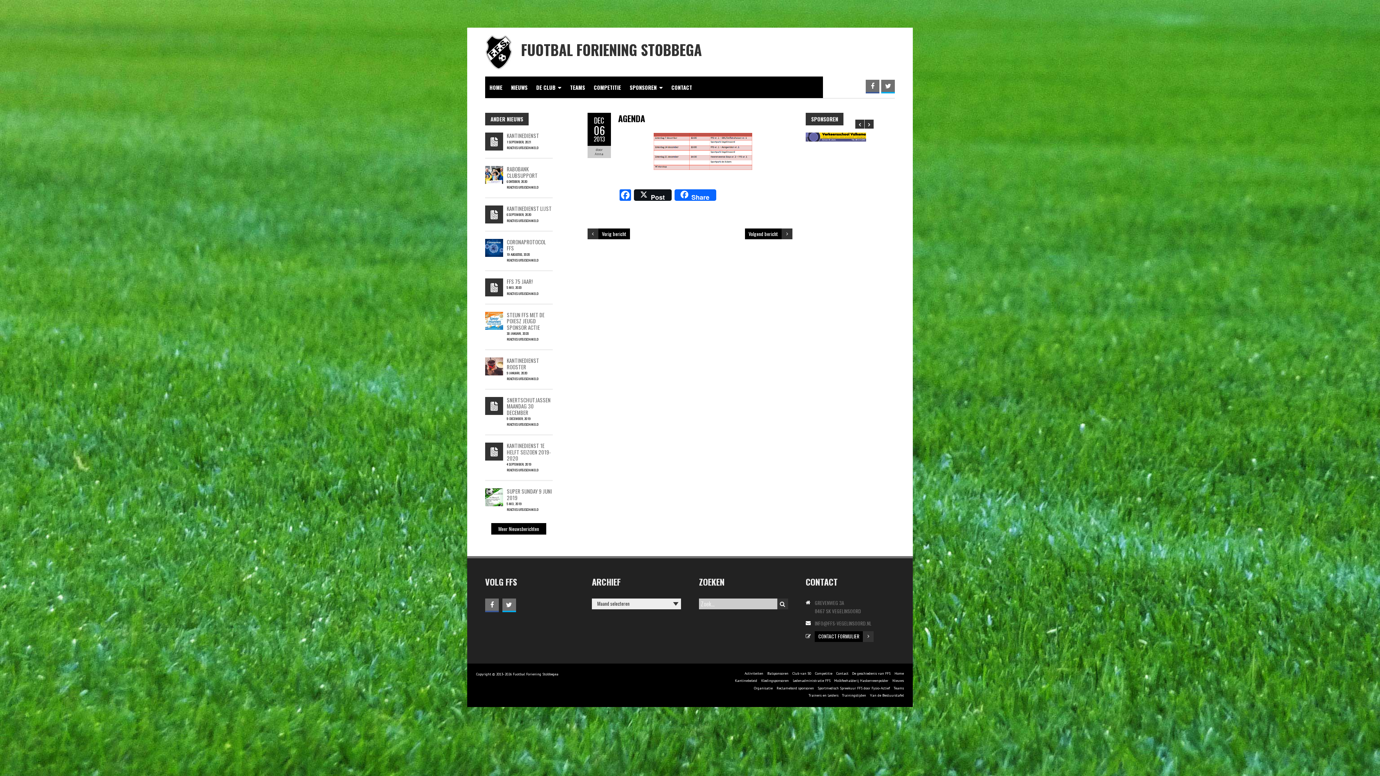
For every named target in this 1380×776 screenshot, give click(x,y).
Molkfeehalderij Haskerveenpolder (861, 680)
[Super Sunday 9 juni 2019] (494, 492)
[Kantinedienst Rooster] (494, 361)
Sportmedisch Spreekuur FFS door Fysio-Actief (854, 688)
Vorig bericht (614, 233)
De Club (546, 87)
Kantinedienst (523, 135)
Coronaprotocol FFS (526, 245)
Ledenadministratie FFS (812, 680)
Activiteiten (754, 673)
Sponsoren (643, 87)
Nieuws (519, 87)
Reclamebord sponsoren (795, 688)
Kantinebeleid (746, 680)
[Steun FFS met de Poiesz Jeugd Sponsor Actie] (494, 315)
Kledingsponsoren (775, 680)
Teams (577, 87)
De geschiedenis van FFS (871, 673)
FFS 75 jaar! (520, 281)
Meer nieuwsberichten (518, 528)
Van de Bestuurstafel (887, 695)
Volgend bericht (763, 233)
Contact (681, 87)
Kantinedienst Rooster (523, 363)
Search (782, 604)
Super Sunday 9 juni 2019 (529, 494)
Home (495, 87)
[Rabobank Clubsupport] (494, 170)
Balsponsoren (777, 673)
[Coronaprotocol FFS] (494, 242)
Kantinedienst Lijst (529, 208)
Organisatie (763, 688)
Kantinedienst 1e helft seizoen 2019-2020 (529, 452)
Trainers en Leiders (823, 695)
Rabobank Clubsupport (522, 172)
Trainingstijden (854, 695)
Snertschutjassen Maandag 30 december (529, 406)
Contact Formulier (838, 636)
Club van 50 (801, 673)
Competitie (607, 87)
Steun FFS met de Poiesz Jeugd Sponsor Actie (525, 321)
